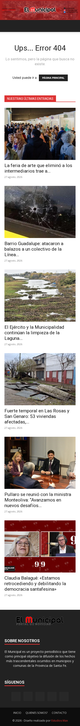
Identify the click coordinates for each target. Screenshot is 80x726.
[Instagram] (28, 696)
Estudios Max (59, 720)
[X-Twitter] (52, 696)
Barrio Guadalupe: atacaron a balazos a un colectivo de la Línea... (33, 249)
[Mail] (40, 696)
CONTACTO (59, 713)
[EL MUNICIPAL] (40, 10)
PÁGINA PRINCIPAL (53, 77)
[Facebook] (16, 696)
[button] (7, 26)
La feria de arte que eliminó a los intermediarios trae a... (38, 168)
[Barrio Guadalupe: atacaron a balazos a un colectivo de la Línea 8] (40, 212)
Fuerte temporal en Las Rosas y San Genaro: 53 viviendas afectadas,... (36, 416)
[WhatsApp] (64, 696)
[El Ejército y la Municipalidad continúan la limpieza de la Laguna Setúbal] (40, 296)
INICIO (17, 713)
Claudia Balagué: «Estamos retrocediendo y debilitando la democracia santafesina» (35, 583)
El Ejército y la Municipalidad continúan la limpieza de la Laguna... (34, 333)
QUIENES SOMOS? (37, 713)
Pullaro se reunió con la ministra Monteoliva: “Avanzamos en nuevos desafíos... (37, 500)
